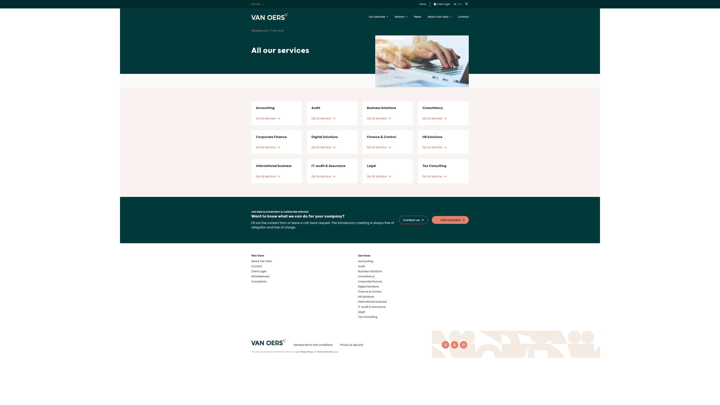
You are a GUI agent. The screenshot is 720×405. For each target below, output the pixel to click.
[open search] (467, 4)
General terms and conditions (313, 345)
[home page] (268, 342)
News (417, 17)
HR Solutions (366, 296)
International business (372, 302)
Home (422, 4)
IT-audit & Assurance (372, 307)
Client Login (443, 4)
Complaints (258, 281)
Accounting (365, 261)
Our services (377, 17)
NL (455, 4)
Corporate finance (370, 281)
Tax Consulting (367, 317)
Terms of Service (325, 351)
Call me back (450, 220)
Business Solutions (370, 271)
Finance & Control (369, 291)
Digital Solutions (368, 286)
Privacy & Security (351, 345)
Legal (361, 312)
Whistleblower (260, 276)
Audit (361, 266)
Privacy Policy (306, 351)
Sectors (400, 17)
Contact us (411, 220)
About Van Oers (438, 17)
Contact (463, 17)
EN (460, 4)
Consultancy (366, 276)
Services (256, 4)
